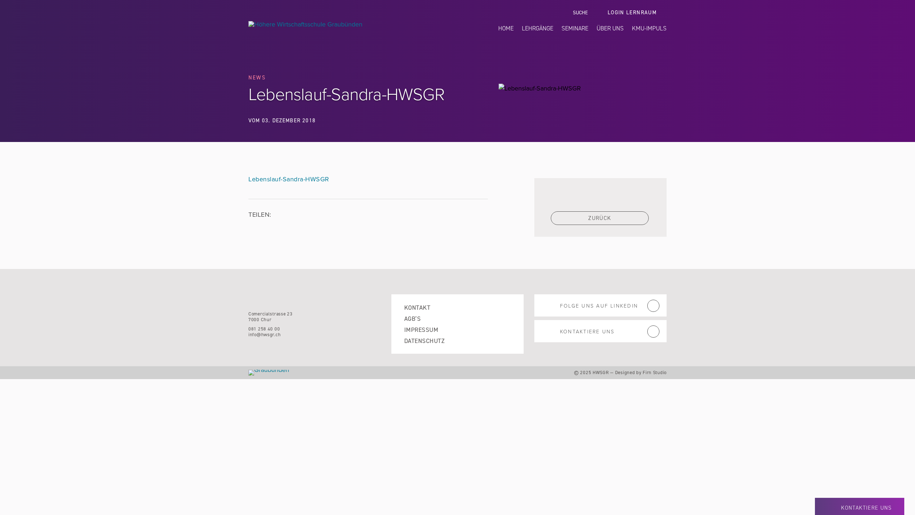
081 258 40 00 (264, 329)
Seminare (575, 28)
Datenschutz (424, 341)
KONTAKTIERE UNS (587, 332)
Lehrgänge (537, 28)
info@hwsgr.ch (264, 335)
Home (506, 28)
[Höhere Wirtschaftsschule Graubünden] (338, 24)
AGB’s (412, 319)
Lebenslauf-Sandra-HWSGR (288, 179)
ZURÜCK (599, 218)
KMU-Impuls (649, 28)
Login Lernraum (632, 12)
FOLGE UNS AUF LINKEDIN (599, 306)
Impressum (421, 330)
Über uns (610, 28)
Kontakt (417, 308)
